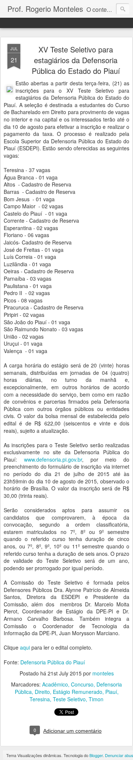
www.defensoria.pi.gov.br (53, 459)
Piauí (111, 691)
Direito (42, 691)
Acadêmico (55, 684)
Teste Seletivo (69, 699)
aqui (25, 647)
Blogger (96, 755)
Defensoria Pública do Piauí (52, 662)
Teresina (40, 699)
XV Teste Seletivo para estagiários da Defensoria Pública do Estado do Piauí (76, 60)
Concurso (82, 684)
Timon (96, 699)
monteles (103, 673)
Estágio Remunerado (77, 691)
